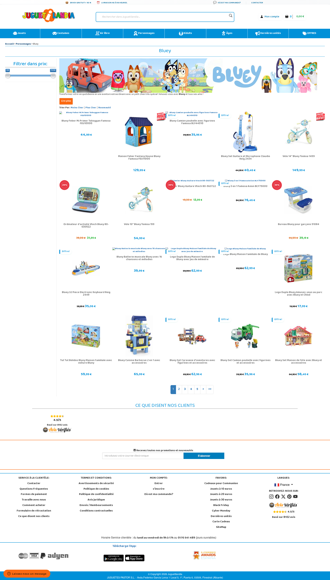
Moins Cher (77, 107)
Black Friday (221, 505)
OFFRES (311, 33)
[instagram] (272, 497)
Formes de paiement (34, 494)
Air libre (105, 33)
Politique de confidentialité (96, 494)
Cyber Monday (221, 511)
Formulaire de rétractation (34, 511)
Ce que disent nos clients (34, 516)
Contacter (33, 483)
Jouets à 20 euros (221, 494)
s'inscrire (158, 489)
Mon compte (272, 17)
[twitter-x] (284, 497)
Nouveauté (104, 107)
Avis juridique (96, 500)
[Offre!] (245, 132)
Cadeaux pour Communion (221, 483)
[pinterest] (290, 497)
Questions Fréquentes (34, 489)
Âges (229, 33)
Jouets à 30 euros (221, 500)
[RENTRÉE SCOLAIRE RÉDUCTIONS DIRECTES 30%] (298, 200)
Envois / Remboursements (96, 505)
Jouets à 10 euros (221, 489)
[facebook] (278, 497)
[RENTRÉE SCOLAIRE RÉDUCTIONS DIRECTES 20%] (86, 200)
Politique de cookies (96, 489)
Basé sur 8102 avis (57, 422)
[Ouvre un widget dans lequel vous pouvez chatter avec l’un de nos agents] (26, 574)
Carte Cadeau (221, 522)
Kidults (187, 33)
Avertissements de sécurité (96, 483)
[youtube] (295, 497)
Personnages (146, 33)
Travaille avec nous (34, 500)
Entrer (159, 483)
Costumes (63, 33)
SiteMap (221, 527)
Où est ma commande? (158, 494)
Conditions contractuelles (96, 511)
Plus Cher (90, 107)
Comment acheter (33, 505)
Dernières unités (270, 33)
